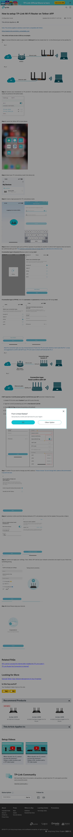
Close (63, 411)
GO (23, 422)
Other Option (49, 422)
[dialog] (36, 418)
